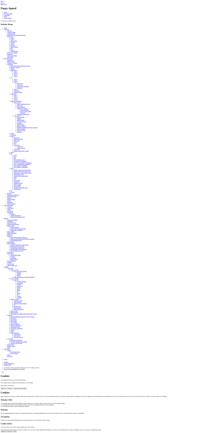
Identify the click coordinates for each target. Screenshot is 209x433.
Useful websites (14, 227)
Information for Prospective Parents (16, 35)
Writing (12, 69)
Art (11, 77)
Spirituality (10, 202)
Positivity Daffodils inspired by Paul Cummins (22, 316)
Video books (17, 336)
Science (12, 192)
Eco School (10, 338)
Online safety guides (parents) (18, 228)
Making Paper (20, 124)
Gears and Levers (21, 121)
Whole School (14, 312)
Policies (9, 198)
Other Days (17, 140)
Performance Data (11, 196)
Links (11, 331)
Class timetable (17, 302)
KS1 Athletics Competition (21, 167)
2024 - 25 (16, 280)
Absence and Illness (12, 220)
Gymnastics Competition (20, 161)
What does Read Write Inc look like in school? (22, 239)
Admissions (10, 60)
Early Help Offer (11, 223)
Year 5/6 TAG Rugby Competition (23, 162)
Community (7, 349)
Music (12, 152)
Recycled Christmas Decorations (18, 341)
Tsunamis (19, 132)
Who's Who (10, 57)
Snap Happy (13, 319)
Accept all (9, 388)
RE (11, 190)
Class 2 (12, 44)
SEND (9, 201)
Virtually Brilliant (14, 324)
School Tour (10, 36)
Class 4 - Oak (13, 311)
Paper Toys (20, 105)
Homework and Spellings (20, 303)
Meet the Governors (12, 52)
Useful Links (10, 264)
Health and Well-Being (13, 224)
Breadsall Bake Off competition (18, 249)
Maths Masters (17, 308)
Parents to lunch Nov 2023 (17, 246)
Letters (9, 209)
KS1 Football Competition (20, 165)
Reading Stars (17, 306)
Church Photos (14, 353)
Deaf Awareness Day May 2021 (22, 171)
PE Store (12, 45)
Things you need (18, 300)
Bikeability (13, 258)
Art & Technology (21, 281)
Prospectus (10, 54)
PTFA (8, 355)
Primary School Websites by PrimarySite (14, 369)
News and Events (8, 205)
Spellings (19, 297)
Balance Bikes (14, 259)
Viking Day (17, 138)
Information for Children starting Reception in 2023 (23, 314)
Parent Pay (10, 234)
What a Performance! (15, 325)
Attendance (10, 212)
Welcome (9, 30)
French (12, 133)
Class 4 (12, 38)
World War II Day (18, 139)
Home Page (4, 4)
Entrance (12, 42)
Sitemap (6, 362)
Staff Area (9, 356)
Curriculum (7, 15)
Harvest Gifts (17, 189)
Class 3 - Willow (14, 299)
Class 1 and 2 (17, 102)
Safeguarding (10, 242)
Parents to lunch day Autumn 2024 (19, 245)
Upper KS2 (17, 149)
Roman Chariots (21, 129)
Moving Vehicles (21, 126)
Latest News (10, 208)
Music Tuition (10, 231)
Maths (18, 275)
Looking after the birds (16, 343)
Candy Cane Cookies (25, 111)
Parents (6, 218)
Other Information (11, 233)
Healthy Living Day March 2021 (22, 170)
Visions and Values (12, 55)
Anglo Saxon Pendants (23, 86)
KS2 (15, 158)
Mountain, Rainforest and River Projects (27, 127)
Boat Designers (21, 107)
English (19, 284)
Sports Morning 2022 (19, 160)
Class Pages (10, 268)
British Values (10, 61)
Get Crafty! (13, 318)
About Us (6, 29)
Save (15, 431)
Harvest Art (20, 83)
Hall (11, 48)
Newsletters (10, 211)
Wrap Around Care (12, 265)
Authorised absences (15, 215)
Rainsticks (19, 88)
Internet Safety (11, 226)
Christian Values (11, 32)
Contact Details (11, 33)
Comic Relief (17, 186)
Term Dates (10, 252)
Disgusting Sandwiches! (23, 114)
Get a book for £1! (18, 337)
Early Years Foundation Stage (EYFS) (20, 66)
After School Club (15, 352)
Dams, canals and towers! (23, 104)
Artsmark (9, 315)
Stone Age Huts (21, 130)
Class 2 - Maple (14, 278)
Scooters (12, 256)
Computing (13, 94)
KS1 (15, 143)
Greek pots (20, 85)
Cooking (19, 123)
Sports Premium (11, 204)
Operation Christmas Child (21, 187)
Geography (13, 135)
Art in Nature (13, 322)
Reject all (3, 388)
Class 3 (12, 39)
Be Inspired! (13, 321)
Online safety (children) (16, 230)
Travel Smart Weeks (15, 255)
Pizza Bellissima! (24, 110)
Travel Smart (10, 253)
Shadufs (19, 118)
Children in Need (18, 183)
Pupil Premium (11, 199)
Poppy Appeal (7, 18)
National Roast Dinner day (17, 248)
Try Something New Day (17, 250)
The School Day (11, 261)
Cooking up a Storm (22, 108)
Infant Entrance (14, 51)
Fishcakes (22, 113)
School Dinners (11, 243)
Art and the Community (16, 328)
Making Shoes (20, 120)
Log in (2, 3)
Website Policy (8, 365)
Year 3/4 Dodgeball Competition (22, 164)
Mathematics (13, 70)
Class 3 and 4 (17, 116)
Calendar (9, 206)
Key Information (8, 13)
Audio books (17, 334)
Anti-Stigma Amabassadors (21, 176)
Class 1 (12, 50)
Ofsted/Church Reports (13, 195)
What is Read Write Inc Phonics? (18, 237)
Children (6, 267)
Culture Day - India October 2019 (22, 173)
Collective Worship (12, 63)
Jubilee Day (17, 91)
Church (9, 350)
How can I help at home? (20, 271)
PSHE (5, 16)
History (12, 136)
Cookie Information (9, 363)
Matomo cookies (9, 413)
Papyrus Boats (20, 117)
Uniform (9, 262)
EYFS (15, 142)
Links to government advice (17, 217)
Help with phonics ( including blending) (24, 277)
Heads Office (13, 41)
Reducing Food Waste (16, 340)
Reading (9, 236)
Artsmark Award (18, 92)
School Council (11, 346)
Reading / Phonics (15, 67)
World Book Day (14, 333)
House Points (10, 344)
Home (5, 12)
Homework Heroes (19, 309)
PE (11, 154)
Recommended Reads (16, 240)
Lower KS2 (17, 145)
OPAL (9, 347)
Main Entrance (14, 47)
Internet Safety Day (19, 174)
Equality (9, 193)
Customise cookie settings (20, 388)
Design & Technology (16, 101)
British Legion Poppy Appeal (21, 151)
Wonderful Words (15, 327)
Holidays (12, 214)
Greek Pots (20, 146)
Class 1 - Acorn (14, 270)
